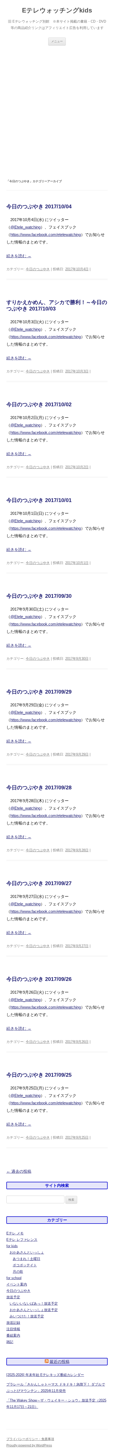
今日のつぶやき (38, 269)
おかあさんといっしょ (27, 1252)
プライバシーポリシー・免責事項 (30, 1439)
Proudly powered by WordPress (29, 1445)
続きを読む (18, 256)
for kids (12, 1246)
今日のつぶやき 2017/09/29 (39, 692)
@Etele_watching (25, 227)
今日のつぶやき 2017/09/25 (39, 1075)
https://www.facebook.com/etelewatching (45, 234)
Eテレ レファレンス (21, 1240)
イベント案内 (16, 1284)
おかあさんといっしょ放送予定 (34, 1310)
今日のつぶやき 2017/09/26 (39, 979)
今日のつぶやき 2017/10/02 (39, 404)
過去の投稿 (18, 1171)
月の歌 (18, 1272)
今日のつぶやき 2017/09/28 (39, 787)
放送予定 (13, 1297)
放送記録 (13, 1323)
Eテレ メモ (15, 1233)
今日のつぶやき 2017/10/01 (39, 500)
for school (13, 1278)
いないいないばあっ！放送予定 (34, 1303)
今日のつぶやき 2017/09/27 (39, 883)
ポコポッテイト (25, 1265)
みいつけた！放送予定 (27, 1316)
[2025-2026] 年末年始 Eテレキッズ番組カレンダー (45, 1375)
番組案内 (13, 1335)
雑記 (9, 1342)
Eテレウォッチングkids (57, 10)
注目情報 (13, 1329)
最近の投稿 (59, 1361)
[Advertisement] (57, 112)
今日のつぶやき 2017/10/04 (39, 206)
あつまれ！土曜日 (26, 1259)
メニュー (57, 41)
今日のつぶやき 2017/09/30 (39, 596)
